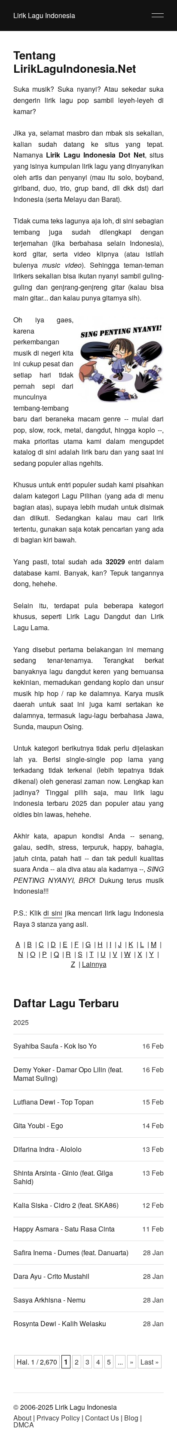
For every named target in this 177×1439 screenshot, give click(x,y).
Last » (149, 1362)
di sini (52, 913)
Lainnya (94, 964)
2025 (21, 1022)
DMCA (23, 1425)
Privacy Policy (58, 1418)
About (22, 1418)
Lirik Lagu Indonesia (44, 15)
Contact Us (102, 1418)
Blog (131, 1418)
